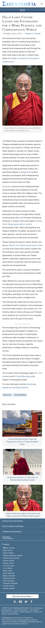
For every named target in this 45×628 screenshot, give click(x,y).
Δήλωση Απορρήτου (21, 610)
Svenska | (9, 588)
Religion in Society (32, 33)
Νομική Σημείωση (25, 612)
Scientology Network (19, 387)
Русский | (8, 586)
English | (8, 553)
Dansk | (7, 550)
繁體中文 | (9, 548)
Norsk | (9, 581)
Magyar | (9, 576)
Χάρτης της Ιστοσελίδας (10, 614)
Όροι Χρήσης (34, 610)
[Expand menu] (22, 521)
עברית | (7, 568)
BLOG (22, 10)
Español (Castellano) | (13, 555)
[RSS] (15, 601)
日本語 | (8, 573)
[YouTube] (20, 601)
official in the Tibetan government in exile (25, 245)
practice (7, 186)
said (21, 217)
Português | (10, 583)
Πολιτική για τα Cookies (10, 612)
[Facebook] (32, 601)
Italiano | (7, 571)
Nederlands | (9, 578)
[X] (26, 601)
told (3, 284)
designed (25, 172)
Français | (8, 563)
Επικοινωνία (37, 612)
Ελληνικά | (8, 565)
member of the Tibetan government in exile (22, 223)
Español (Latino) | (11, 558)
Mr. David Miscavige (22, 376)
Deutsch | (8, 560)
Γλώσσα (5, 544)
